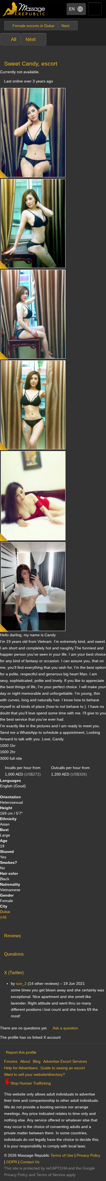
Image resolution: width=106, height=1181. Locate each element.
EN (72, 9)
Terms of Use (62, 1155)
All (13, 39)
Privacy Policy (88, 1155)
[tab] (53, 934)
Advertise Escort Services (65, 1061)
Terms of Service (50, 1175)
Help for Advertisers (21, 1068)
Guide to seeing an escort (62, 1068)
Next (31, 39)
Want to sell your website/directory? (34, 1074)
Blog (36, 1061)
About (25, 1061)
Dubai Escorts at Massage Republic (24, 9)
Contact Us (29, 1162)
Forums (10, 1061)
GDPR (11, 1162)
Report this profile (21, 1052)
